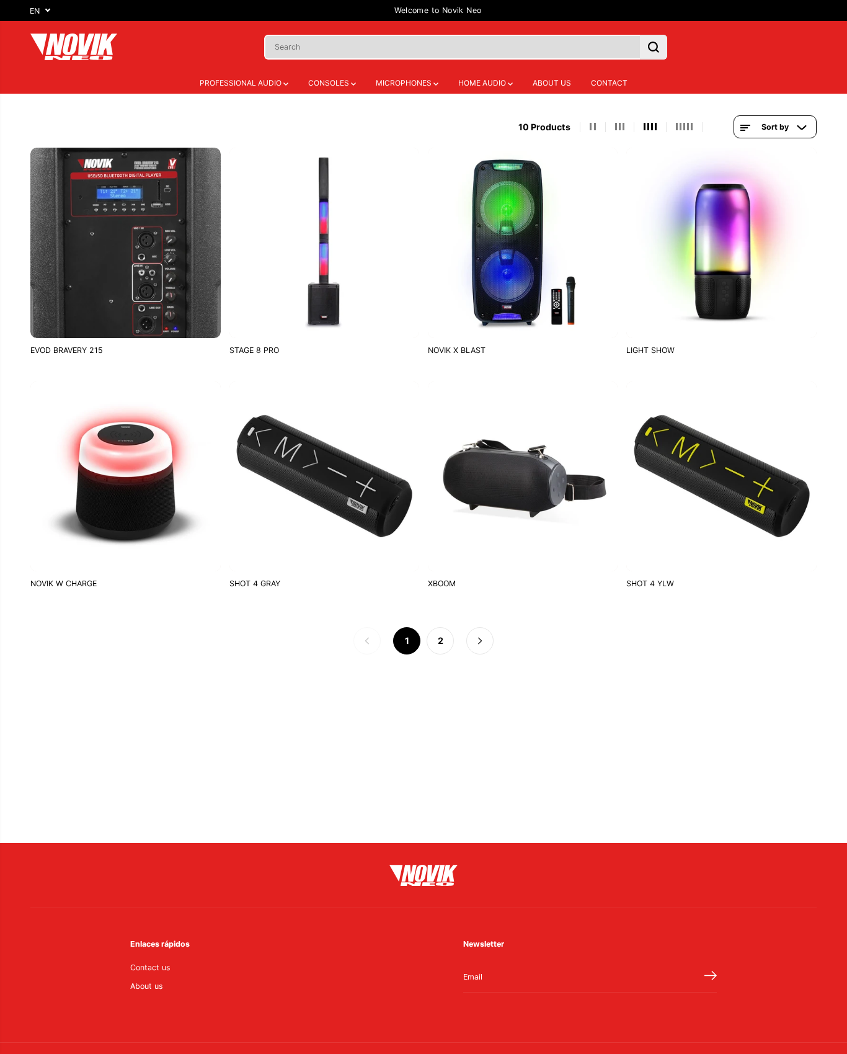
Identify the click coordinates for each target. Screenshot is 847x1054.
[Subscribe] (710, 977)
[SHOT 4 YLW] (721, 476)
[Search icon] (653, 47)
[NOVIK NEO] (73, 46)
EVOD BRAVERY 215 (66, 350)
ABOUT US (552, 82)
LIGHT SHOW (650, 350)
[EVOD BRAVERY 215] (125, 242)
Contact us (150, 967)
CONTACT (609, 82)
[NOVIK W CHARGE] (125, 476)
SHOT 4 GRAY (254, 583)
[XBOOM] (523, 476)
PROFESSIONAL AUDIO (241, 82)
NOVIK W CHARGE (63, 583)
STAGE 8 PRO (254, 350)
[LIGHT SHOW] (721, 242)
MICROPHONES (404, 82)
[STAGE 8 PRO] (324, 242)
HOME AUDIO (483, 82)
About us (146, 986)
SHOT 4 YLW (650, 583)
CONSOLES (329, 82)
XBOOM (442, 583)
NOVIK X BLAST (457, 350)
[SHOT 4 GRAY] (324, 476)
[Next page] (480, 641)
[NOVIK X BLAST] (523, 242)
